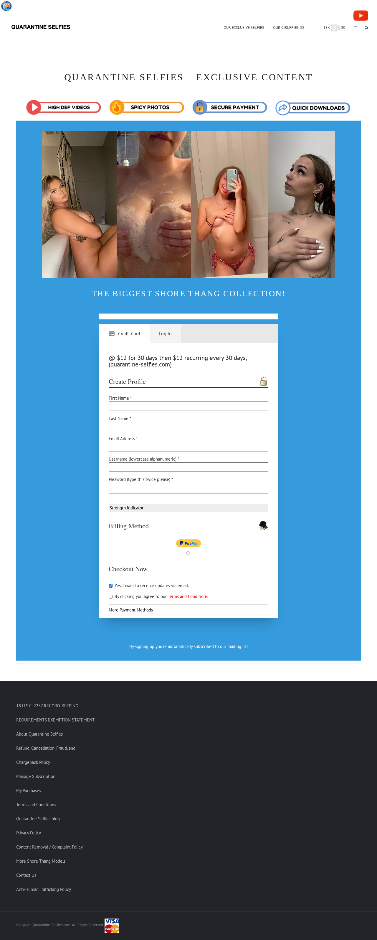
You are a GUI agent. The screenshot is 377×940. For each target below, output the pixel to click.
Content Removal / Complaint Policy (49, 847)
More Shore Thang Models (40, 861)
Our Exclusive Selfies (244, 27)
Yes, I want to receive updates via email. (151, 585)
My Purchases (28, 790)
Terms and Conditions (188, 596)
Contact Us (26, 875)
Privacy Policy (28, 833)
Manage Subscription (35, 776)
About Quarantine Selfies (39, 734)
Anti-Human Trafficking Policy (43, 889)
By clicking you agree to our (160, 596)
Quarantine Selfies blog (38, 818)
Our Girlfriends (288, 27)
